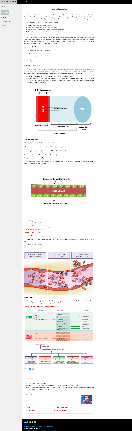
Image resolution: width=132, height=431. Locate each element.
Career (3, 25)
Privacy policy (42, 426)
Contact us (29, 2)
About (21, 2)
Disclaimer (50, 426)
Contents (4, 17)
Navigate (5, 12)
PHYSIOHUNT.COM (8, 2)
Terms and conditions (30, 426)
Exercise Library (6, 21)
